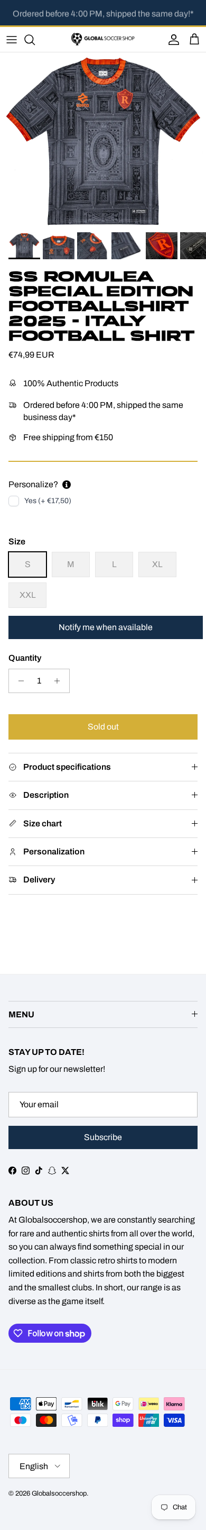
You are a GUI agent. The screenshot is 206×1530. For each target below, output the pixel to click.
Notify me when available (106, 627)
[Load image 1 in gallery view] (103, 139)
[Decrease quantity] (18, 681)
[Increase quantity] (60, 681)
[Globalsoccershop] (103, 39)
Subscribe (103, 1137)
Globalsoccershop (59, 1493)
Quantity (24, 657)
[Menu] (11, 39)
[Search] (34, 39)
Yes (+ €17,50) (47, 501)
